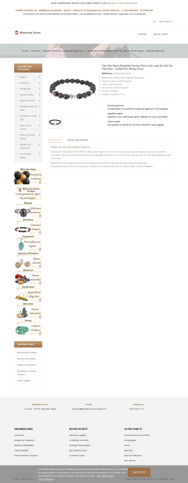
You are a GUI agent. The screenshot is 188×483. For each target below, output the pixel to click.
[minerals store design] (28, 192)
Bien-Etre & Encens (25, 127)
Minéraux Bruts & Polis (28, 108)
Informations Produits (27, 352)
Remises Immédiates (26, 358)
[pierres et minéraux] (28, 276)
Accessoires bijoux (26, 156)
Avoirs (127, 445)
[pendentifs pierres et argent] (28, 243)
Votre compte (133, 428)
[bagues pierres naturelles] (28, 209)
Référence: (107, 73)
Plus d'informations (105, 475)
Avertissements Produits (26, 455)
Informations (26, 344)
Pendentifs (25, 88)
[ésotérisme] (28, 293)
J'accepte (139, 472)
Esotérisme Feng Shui (28, 118)
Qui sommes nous (78, 450)
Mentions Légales (77, 435)
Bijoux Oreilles (27, 94)
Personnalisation (46, 479)
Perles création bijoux (27, 137)
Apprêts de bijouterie (25, 146)
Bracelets (24, 83)
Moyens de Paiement (26, 365)
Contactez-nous (77, 455)
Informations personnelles (137, 435)
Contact (143, 34)
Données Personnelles (80, 445)
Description (54, 140)
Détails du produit (77, 140)
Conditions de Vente (79, 440)
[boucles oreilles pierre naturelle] (28, 260)
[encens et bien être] (28, 310)
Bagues (23, 77)
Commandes (130, 440)
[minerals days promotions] (28, 176)
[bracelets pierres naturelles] (28, 226)
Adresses (128, 450)
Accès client (161, 34)
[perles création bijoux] (28, 327)
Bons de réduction (133, 455)
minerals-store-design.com (121, 3)
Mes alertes (130, 460)
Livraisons (19, 435)
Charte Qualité (23, 380)
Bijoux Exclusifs (27, 100)
